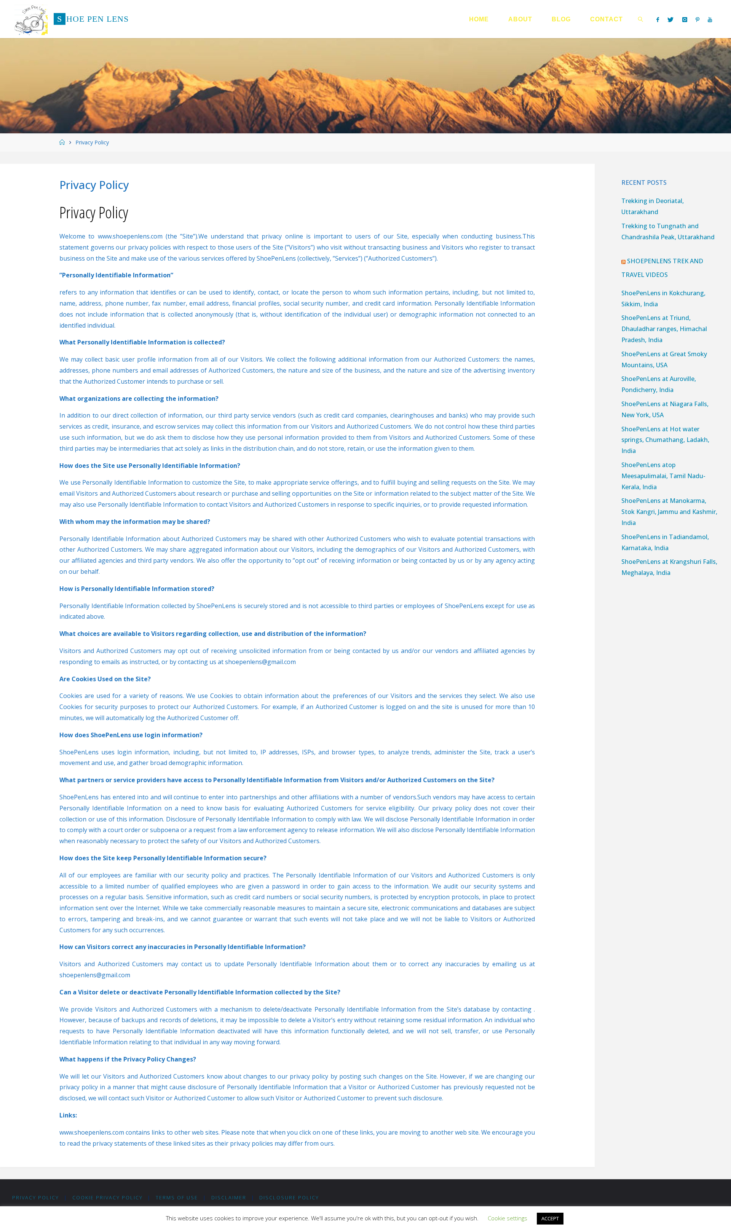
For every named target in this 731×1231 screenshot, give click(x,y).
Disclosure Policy (289, 1197)
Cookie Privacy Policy (107, 1197)
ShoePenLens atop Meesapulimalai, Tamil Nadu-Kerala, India (663, 476)
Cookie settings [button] (507, 1218)
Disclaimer (228, 1197)
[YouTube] (710, 19)
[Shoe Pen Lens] (30, 19)
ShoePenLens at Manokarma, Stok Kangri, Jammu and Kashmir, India (669, 511)
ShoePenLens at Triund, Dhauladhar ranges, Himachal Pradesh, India (664, 329)
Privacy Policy (35, 1197)
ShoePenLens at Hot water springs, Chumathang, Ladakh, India (665, 440)
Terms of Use (177, 1197)
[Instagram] (684, 19)
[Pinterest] (697, 19)
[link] (641, 19)
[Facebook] (657, 19)
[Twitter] (670, 19)
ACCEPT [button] (550, 1218)
